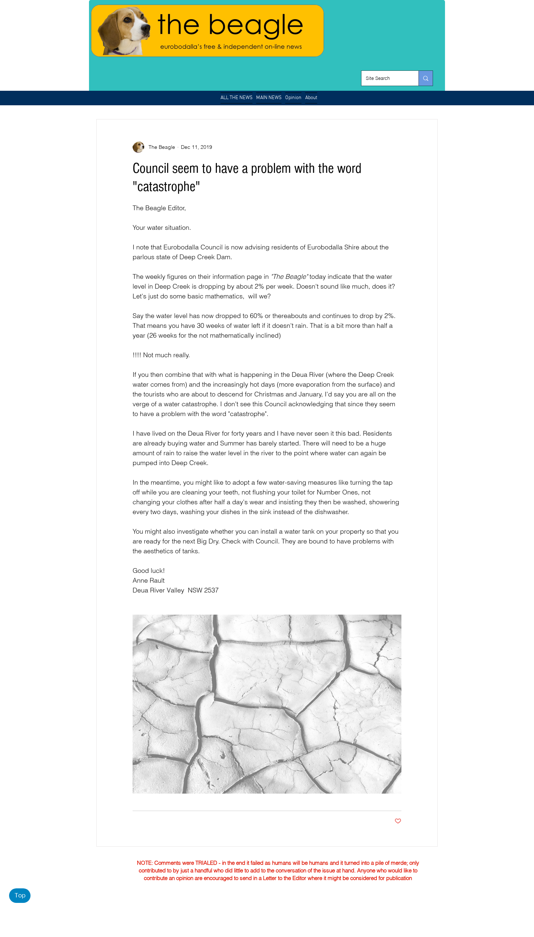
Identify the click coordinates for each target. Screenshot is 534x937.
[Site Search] (425, 78)
